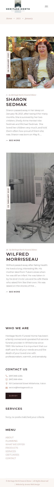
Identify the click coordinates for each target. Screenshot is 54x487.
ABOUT (10, 437)
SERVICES (11, 451)
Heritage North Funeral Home (23, 95)
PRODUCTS (12, 448)
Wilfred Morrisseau (22, 257)
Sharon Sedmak (16, 102)
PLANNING (11, 441)
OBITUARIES (12, 454)
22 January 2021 (8, 198)
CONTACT (11, 458)
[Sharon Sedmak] (27, 62)
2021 (18, 18)
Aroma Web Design (32, 484)
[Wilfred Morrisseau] (27, 198)
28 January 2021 (8, 62)
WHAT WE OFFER (15, 444)
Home (9, 18)
